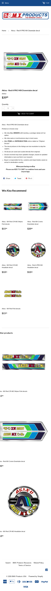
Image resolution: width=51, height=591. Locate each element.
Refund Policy (39, 563)
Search (8, 563)
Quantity (5, 104)
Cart (47, 3)
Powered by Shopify (36, 576)
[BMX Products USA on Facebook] (46, 570)
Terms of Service (24, 565)
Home (4, 31)
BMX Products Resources (22, 563)
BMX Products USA (19, 576)
